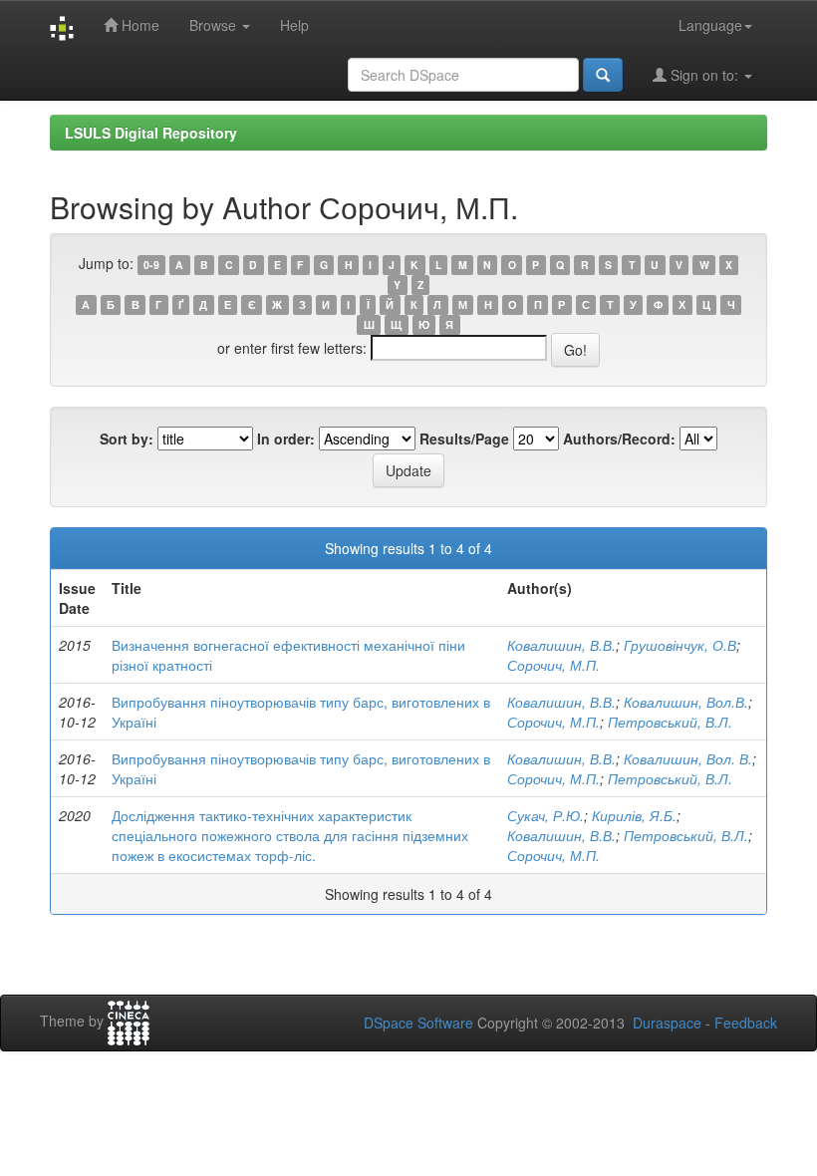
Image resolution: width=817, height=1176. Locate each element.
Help (294, 25)
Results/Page (464, 438)
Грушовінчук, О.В (680, 645)
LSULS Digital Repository (151, 133)
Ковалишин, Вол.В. (686, 702)
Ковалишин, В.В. (561, 645)
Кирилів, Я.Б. (634, 815)
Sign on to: (704, 75)
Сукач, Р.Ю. (545, 815)
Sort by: (126, 438)
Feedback (745, 1022)
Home (138, 25)
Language (710, 25)
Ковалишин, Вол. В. (688, 758)
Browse (214, 25)
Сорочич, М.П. (553, 665)
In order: (286, 438)
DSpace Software (418, 1022)
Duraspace (667, 1022)
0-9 (151, 264)
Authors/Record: (619, 438)
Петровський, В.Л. (670, 722)
